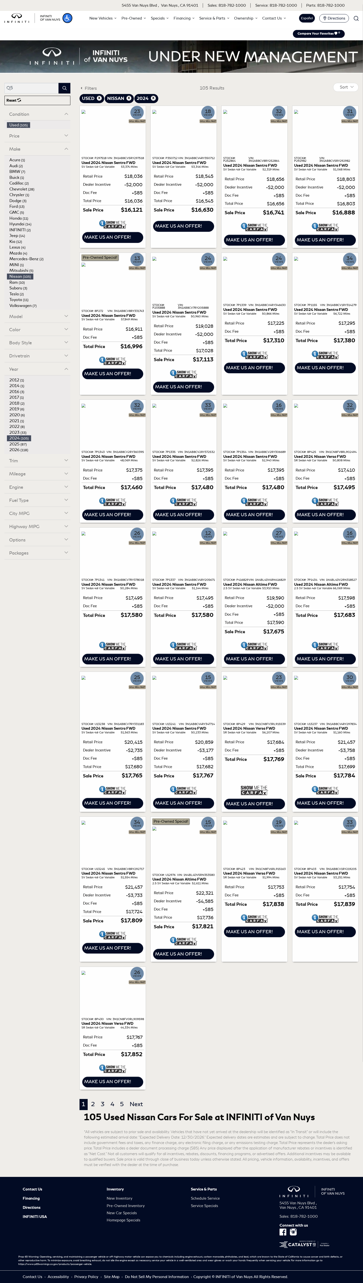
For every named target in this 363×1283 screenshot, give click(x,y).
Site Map (112, 1277)
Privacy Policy (86, 1277)
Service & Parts (204, 1189)
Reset (11, 100)
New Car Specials (122, 1213)
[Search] (64, 88)
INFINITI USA (35, 1216)
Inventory (115, 1189)
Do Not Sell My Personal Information (157, 1277)
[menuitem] (39, 125)
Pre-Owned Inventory (126, 1206)
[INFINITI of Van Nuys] (32, 17)
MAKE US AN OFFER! (107, 237)
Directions (31, 1207)
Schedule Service (205, 1198)
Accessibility (59, 1277)
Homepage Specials (123, 1220)
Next (136, 1104)
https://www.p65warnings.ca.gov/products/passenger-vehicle (54, 1264)
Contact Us (32, 1189)
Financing (31, 1198)
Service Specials (204, 1206)
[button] (67, 18)
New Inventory (119, 1198)
